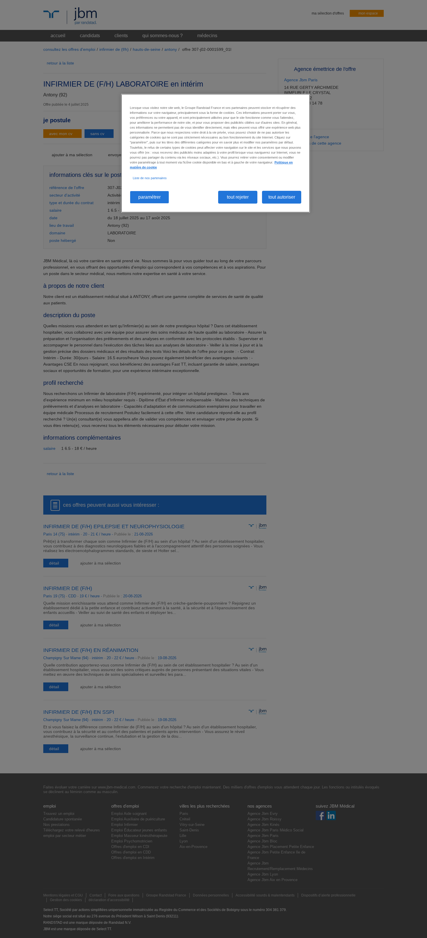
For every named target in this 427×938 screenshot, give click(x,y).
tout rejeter (238, 197)
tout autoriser (281, 197)
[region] (215, 153)
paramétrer (149, 197)
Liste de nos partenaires (150, 178)
